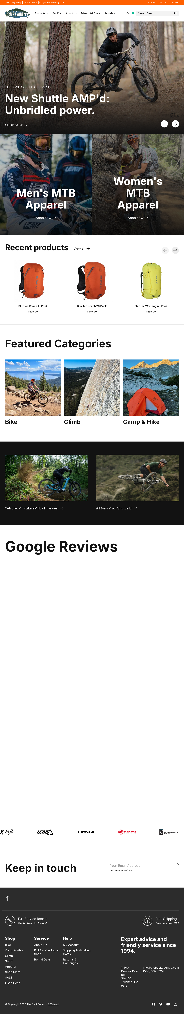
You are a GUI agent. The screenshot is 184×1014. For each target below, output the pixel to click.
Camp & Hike (141, 422)
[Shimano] (162, 832)
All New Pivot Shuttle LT (114, 508)
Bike (11, 422)
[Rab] (121, 832)
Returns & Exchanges (70, 961)
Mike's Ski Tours (90, 13)
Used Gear (12, 983)
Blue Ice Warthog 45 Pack (151, 306)
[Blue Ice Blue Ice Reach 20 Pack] (92, 281)
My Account (71, 945)
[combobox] (157, 13)
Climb (72, 422)
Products (40, 13)
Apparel (10, 966)
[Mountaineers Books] (80, 832)
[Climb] (92, 387)
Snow (9, 961)
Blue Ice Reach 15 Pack (33, 306)
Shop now (43, 218)
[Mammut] (38, 832)
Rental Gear (42, 959)
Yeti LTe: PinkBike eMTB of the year (32, 508)
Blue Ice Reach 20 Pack (92, 306)
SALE (55, 13)
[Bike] (33, 387)
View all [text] (81, 249)
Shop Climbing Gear (20, 125)
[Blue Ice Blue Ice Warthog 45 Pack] (151, 281)
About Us (71, 13)
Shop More (12, 972)
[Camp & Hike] (151, 387)
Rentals (109, 13)
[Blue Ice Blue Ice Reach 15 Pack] (33, 281)
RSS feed (53, 1004)
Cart (131, 13)
